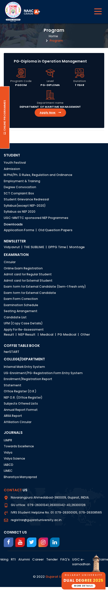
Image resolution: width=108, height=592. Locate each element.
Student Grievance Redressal (26, 199)
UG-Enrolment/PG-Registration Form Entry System (43, 373)
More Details (83, 586)
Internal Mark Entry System (24, 367)
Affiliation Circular (17, 422)
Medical (46, 334)
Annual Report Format (21, 410)
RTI (13, 559)
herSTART (11, 351)
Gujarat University (60, 576)
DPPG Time (57, 247)
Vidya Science (14, 458)
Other (85, 334)
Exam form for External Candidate (30, 293)
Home (53, 36)
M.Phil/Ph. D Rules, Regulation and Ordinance (38, 175)
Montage (77, 247)
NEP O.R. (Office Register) (23, 397)
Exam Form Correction (21, 299)
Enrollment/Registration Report (28, 379)
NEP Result (26, 334)
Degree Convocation (20, 187)
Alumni (24, 559)
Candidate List (15, 317)
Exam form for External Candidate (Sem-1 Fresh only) (45, 286)
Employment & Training (22, 181)
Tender (52, 559)
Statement (12, 385)
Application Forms (19, 230)
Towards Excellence (19, 446)
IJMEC (8, 471)
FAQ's (65, 559)
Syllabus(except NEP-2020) (25, 205)
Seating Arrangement (20, 311)
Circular (10, 262)
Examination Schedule (21, 305)
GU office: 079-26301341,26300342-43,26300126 (48, 505)
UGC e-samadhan (81, 562)
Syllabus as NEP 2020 (19, 211)
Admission (12, 169)
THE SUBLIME (34, 247)
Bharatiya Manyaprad (20, 477)
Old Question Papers (55, 230)
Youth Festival (15, 162)
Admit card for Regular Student (28, 274)
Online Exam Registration (23, 268)
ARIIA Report (13, 416)
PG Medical (67, 334)
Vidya (8, 452)
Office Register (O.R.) (20, 391)
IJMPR (8, 440)
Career (38, 559)
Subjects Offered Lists (21, 403)
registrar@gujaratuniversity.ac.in (36, 520)
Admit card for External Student (28, 280)
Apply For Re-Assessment (24, 329)
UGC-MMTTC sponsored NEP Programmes (36, 218)
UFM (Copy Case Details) (23, 323)
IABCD (8, 465)
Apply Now (48, 112)
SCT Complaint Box (19, 193)
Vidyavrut (12, 247)
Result (9, 334)
